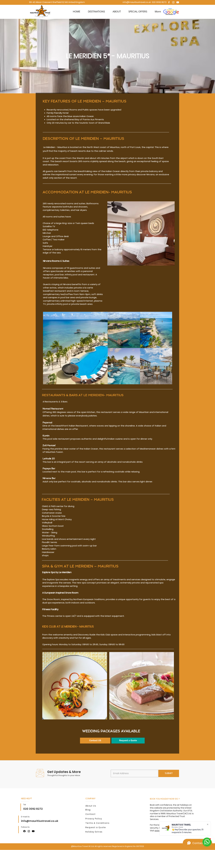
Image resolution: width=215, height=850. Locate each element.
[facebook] (168, 2)
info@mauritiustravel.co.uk (137, 2)
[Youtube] (177, 2)
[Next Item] (167, 348)
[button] (96, 11)
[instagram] (173, 2)
